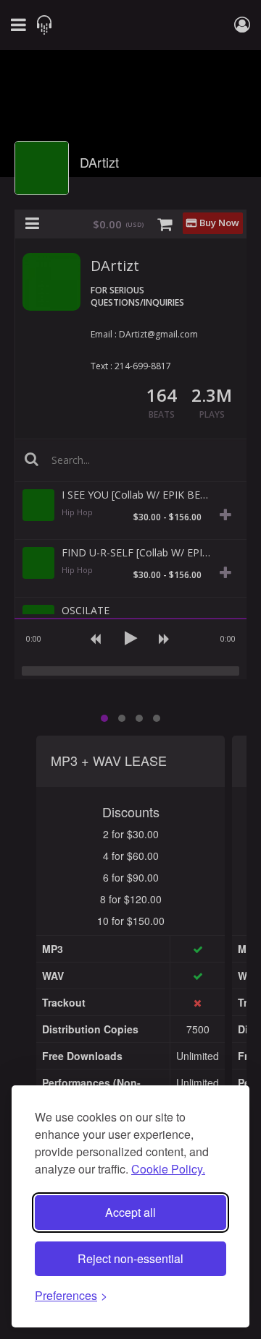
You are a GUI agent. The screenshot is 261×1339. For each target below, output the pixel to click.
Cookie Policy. (168, 1169)
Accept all (130, 1212)
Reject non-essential (130, 1258)
